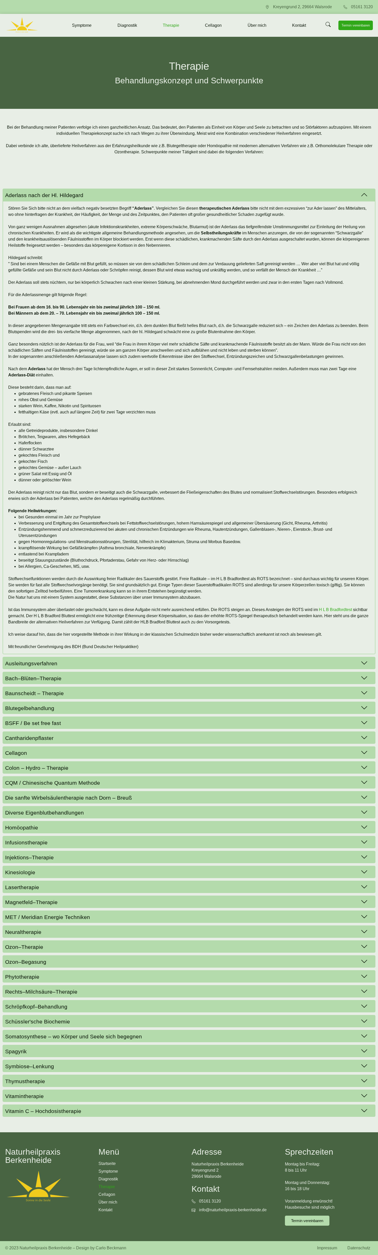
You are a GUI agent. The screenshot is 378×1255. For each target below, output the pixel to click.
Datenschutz (358, 1248)
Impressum (327, 1248)
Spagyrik (16, 1051)
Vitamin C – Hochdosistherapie (43, 1111)
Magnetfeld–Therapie (31, 902)
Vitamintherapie (24, 1096)
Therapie (171, 25)
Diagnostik (127, 25)
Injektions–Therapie (29, 857)
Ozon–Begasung (25, 962)
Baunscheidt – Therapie (34, 693)
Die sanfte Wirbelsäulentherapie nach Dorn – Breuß (68, 798)
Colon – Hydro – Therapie (36, 768)
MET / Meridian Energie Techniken (47, 917)
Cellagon (213, 25)
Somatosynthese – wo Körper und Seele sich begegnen (73, 1036)
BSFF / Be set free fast (33, 723)
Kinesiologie (20, 872)
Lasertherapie (22, 887)
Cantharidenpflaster (29, 738)
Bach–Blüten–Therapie (33, 678)
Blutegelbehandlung (29, 708)
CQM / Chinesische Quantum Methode (52, 783)
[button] (189, 195)
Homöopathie (21, 827)
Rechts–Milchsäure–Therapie (41, 992)
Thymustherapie (25, 1081)
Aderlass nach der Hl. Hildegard (44, 195)
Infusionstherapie (26, 842)
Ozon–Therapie (24, 947)
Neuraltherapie (23, 932)
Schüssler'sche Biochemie (37, 1021)
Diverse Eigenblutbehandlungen (44, 813)
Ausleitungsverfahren (31, 663)
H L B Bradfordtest (335, 609)
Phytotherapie (22, 977)
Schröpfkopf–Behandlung (36, 1007)
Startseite (107, 1163)
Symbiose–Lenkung (29, 1066)
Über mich (257, 25)
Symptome (82, 25)
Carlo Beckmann (111, 1248)
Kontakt (299, 25)
